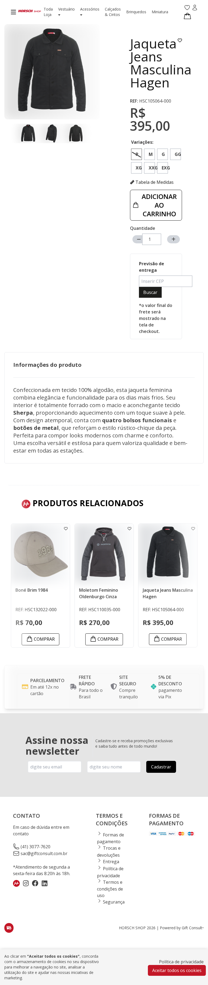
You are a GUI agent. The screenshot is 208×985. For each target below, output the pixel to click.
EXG (165, 168)
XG (139, 168)
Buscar (150, 292)
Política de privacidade (181, 962)
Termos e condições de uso (110, 889)
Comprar (44, 639)
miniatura (160, 11)
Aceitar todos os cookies (177, 970)
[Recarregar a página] (9, 928)
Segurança (113, 902)
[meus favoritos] (187, 7)
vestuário (66, 9)
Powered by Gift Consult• (182, 927)
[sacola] (187, 15)
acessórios (89, 9)
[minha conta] (194, 7)
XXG (152, 168)
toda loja (48, 11)
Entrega (110, 862)
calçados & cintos (113, 11)
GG (178, 154)
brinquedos (136, 11)
